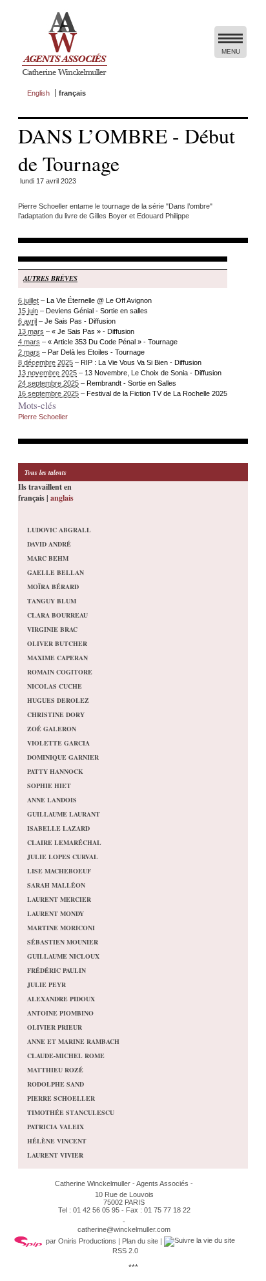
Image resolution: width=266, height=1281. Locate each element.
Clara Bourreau (57, 615)
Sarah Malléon (56, 885)
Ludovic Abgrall (59, 529)
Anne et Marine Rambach (73, 1041)
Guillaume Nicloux (63, 956)
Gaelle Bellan (55, 572)
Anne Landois (52, 799)
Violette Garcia (58, 742)
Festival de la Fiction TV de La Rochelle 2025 (157, 393)
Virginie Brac (52, 629)
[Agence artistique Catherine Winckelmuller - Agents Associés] (64, 78)
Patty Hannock (55, 771)
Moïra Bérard (53, 586)
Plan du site (140, 1241)
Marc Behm (47, 558)
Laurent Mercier (59, 899)
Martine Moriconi (61, 927)
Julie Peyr (46, 984)
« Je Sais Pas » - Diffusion (93, 331)
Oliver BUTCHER (57, 643)
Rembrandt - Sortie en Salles (131, 383)
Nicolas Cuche (54, 686)
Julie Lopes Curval (62, 856)
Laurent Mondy (55, 913)
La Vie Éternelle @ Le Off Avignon (99, 300)
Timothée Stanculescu (70, 1112)
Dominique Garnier (63, 757)
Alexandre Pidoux (61, 998)
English (38, 93)
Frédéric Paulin (56, 970)
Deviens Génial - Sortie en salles (97, 311)
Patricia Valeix (55, 1126)
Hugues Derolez (58, 700)
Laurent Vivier (55, 1155)
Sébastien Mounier (62, 941)
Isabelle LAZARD (58, 828)
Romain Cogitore (59, 671)
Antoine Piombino (60, 1012)
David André (49, 543)
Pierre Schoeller (43, 417)
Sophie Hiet (49, 785)
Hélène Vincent (57, 1140)
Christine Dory (56, 714)
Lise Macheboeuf (59, 870)
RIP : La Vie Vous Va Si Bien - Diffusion (141, 362)
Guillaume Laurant (63, 813)
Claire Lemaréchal (64, 842)
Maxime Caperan (57, 657)
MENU (230, 51)
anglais (62, 497)
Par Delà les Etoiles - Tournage (96, 352)
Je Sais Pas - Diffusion (80, 321)
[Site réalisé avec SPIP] (28, 1241)
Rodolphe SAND (55, 1083)
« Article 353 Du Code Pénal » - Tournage (113, 342)
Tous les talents (45, 472)
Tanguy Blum (51, 600)
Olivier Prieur (54, 1027)
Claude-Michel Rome (66, 1055)
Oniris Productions (87, 1241)
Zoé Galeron (51, 728)
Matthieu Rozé (55, 1069)
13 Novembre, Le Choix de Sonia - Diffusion (153, 373)
